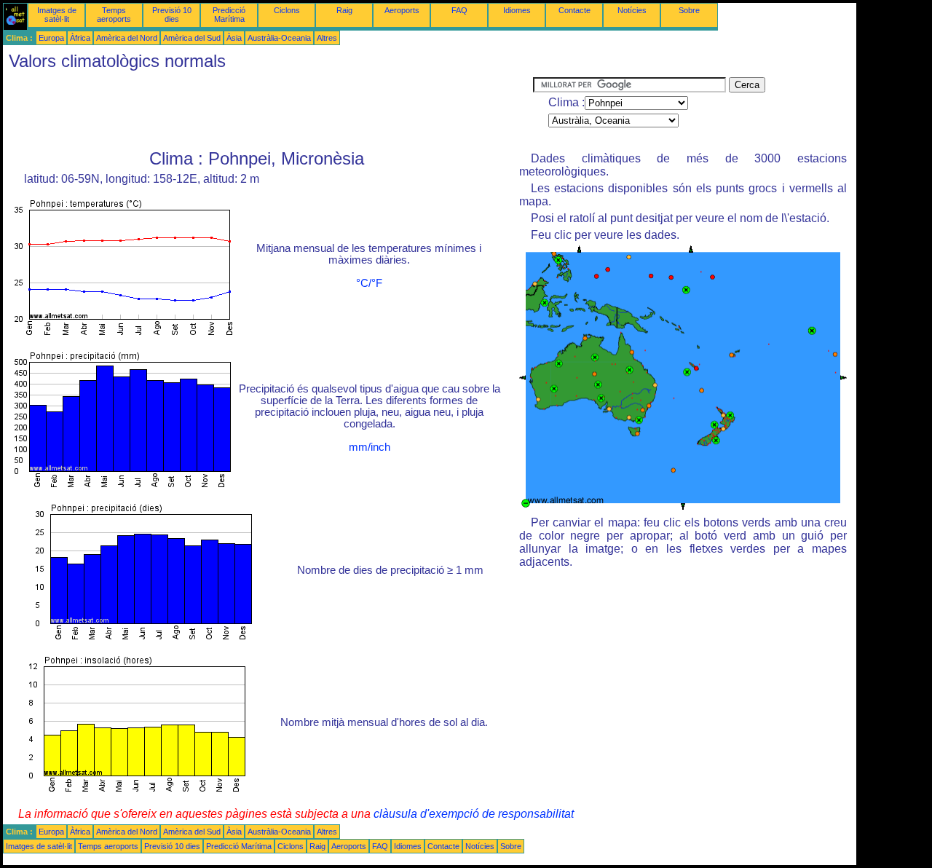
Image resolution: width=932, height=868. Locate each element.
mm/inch (369, 447)
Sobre (689, 10)
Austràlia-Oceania (279, 37)
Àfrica (80, 37)
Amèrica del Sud (192, 37)
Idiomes (517, 10)
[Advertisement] (268, 110)
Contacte (574, 10)
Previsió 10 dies (171, 14)
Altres (327, 37)
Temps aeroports (114, 14)
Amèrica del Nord (126, 37)
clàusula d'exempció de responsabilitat (474, 814)
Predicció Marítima (229, 14)
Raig (344, 10)
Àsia (234, 37)
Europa (51, 37)
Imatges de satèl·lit (56, 14)
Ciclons (287, 10)
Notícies (632, 10)
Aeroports (401, 10)
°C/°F (369, 283)
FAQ (459, 10)
